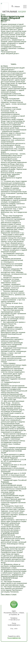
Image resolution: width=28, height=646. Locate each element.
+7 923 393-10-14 (14, 620)
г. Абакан (16, 6)
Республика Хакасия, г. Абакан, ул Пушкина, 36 (14, 613)
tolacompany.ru (14, 638)
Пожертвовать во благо (8, 65)
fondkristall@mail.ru (14, 625)
